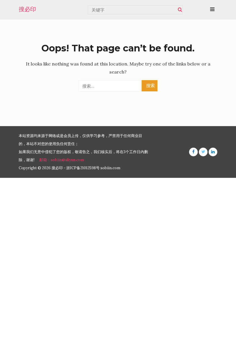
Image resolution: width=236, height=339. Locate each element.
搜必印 (27, 9)
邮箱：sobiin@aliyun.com (61, 159)
